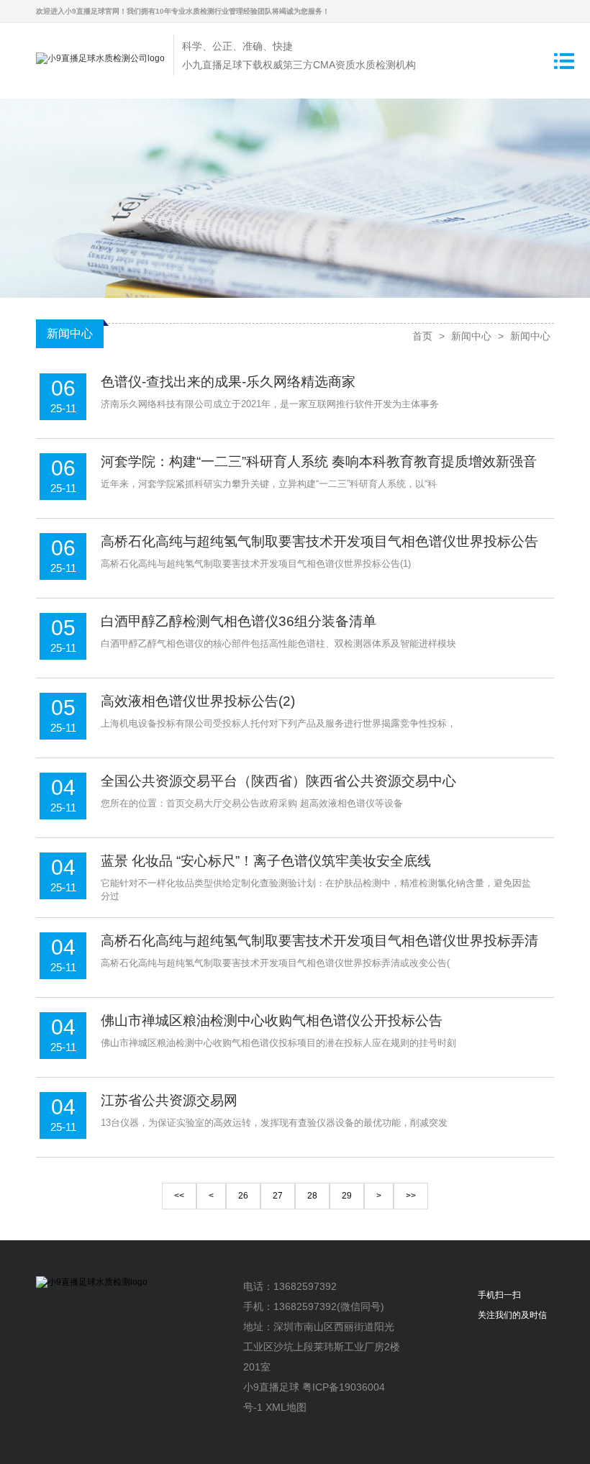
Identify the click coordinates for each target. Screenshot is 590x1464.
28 (312, 1196)
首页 (422, 336)
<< (179, 1196)
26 (243, 1196)
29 (347, 1196)
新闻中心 (471, 336)
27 (278, 1196)
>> (411, 1196)
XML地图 (286, 1407)
